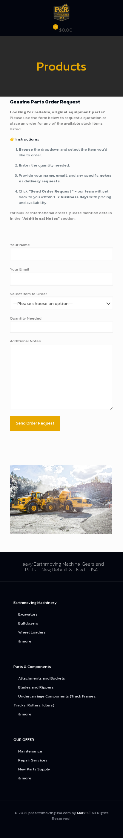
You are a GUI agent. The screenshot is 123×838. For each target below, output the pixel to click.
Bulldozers (28, 623)
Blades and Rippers (36, 687)
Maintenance (30, 751)
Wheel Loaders (32, 632)
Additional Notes (25, 341)
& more (24, 641)
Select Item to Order (28, 294)
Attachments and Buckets (41, 678)
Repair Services (32, 760)
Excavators (28, 614)
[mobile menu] (115, 12)
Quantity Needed (25, 318)
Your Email (19, 269)
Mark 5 (83, 813)
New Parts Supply (34, 769)
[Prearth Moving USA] (61, 12)
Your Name (20, 245)
